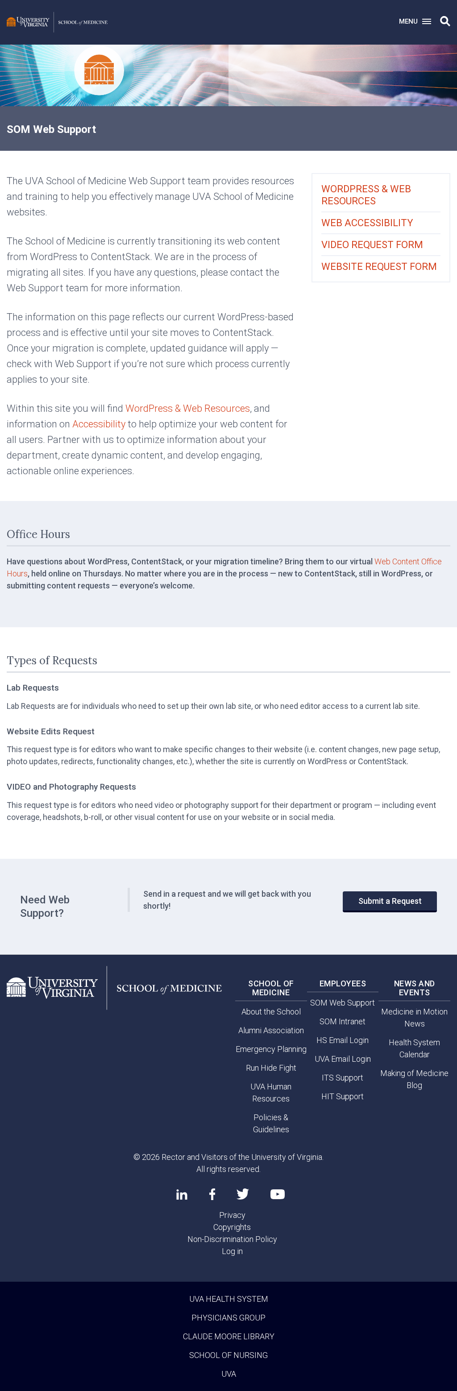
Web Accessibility (367, 222)
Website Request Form (379, 266)
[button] (445, 21)
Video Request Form (372, 244)
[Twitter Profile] (243, 1194)
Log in (232, 1251)
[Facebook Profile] (212, 1194)
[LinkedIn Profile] (182, 1194)
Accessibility (98, 424)
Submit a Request (390, 901)
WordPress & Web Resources (187, 408)
